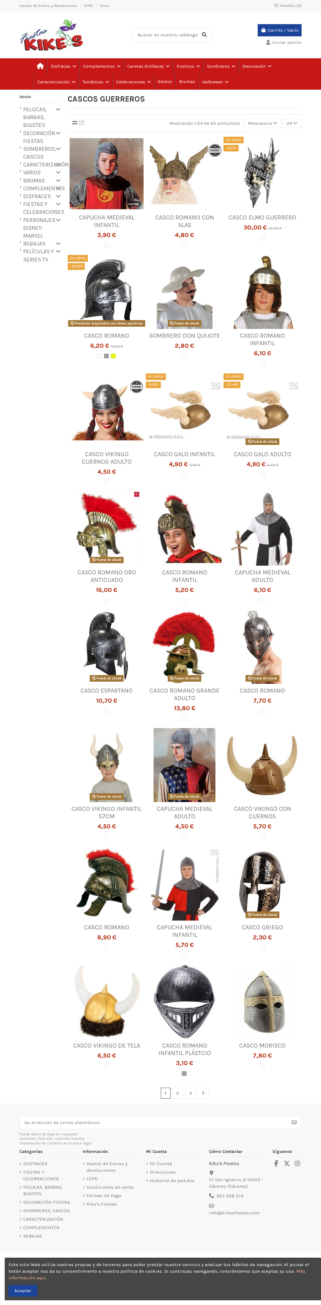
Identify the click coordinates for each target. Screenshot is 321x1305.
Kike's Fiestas (102, 1204)
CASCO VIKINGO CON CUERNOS (262, 812)
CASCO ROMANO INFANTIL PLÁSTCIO (184, 1049)
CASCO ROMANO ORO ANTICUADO (106, 576)
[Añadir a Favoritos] (97, 208)
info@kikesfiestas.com (234, 1213)
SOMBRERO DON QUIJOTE (184, 335)
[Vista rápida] (116, 208)
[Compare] (106, 208)
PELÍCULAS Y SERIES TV (38, 255)
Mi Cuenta (161, 1163)
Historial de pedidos (172, 1180)
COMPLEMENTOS (44, 188)
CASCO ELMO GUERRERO (262, 217)
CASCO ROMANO (106, 335)
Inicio (104, 5)
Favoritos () (290, 5)
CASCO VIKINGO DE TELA (106, 1045)
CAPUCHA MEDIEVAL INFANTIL (106, 221)
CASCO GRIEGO (262, 927)
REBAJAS (34, 243)
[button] (95, 82)
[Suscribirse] (294, 1122)
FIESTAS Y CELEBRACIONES (43, 208)
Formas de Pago (104, 1195)
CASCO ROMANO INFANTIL (262, 339)
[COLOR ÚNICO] (106, 245)
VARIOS (32, 172)
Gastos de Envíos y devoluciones (48, 5)
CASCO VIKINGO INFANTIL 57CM (106, 812)
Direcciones (163, 1172)
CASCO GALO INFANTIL (184, 454)
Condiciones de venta (110, 1187)
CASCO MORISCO (262, 1045)
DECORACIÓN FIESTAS (39, 137)
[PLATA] (106, 356)
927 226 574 (230, 1196)
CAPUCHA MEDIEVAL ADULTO (262, 576)
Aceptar (22, 1290)
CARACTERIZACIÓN (46, 164)
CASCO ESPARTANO (107, 690)
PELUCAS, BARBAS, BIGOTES (35, 117)
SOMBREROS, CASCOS (39, 152)
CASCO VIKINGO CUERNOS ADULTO (107, 458)
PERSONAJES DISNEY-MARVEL (39, 228)
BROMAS (34, 180)
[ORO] (113, 356)
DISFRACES (37, 196)
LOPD (89, 5)
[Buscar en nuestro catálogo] (204, 35)
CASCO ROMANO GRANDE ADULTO (184, 694)
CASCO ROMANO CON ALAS (184, 221)
